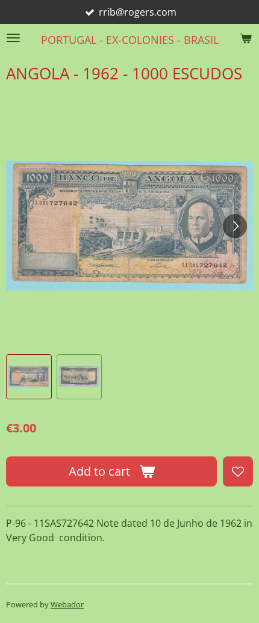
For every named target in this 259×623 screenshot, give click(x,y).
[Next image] (235, 226)
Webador (67, 604)
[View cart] (245, 38)
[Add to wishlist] (238, 471)
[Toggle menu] (13, 38)
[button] (29, 377)
